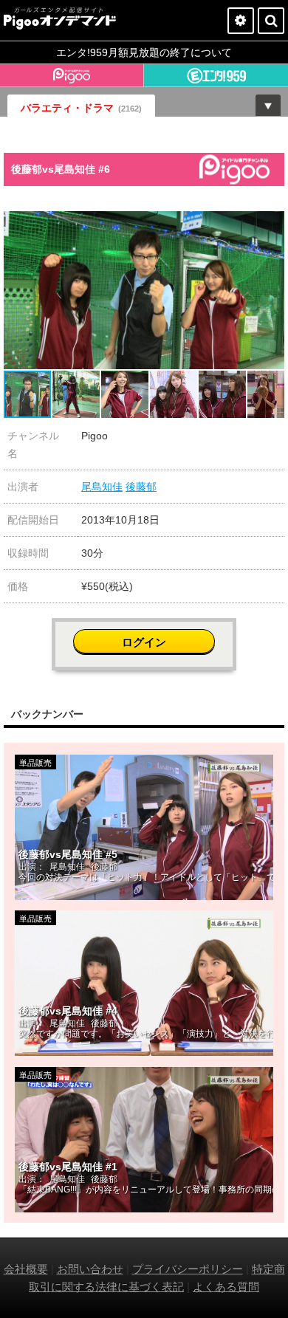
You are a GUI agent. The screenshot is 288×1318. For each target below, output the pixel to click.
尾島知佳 (102, 486)
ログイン (144, 642)
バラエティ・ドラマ (81, 108)
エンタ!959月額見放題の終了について (144, 52)
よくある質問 (226, 1286)
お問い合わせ (90, 1269)
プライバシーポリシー (187, 1269)
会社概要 (26, 1269)
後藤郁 (141, 486)
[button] (271, 224)
